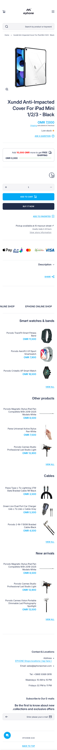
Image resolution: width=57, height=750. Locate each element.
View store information (40, 232)
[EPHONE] (28, 12)
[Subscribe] (6, 716)
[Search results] (6, 26)
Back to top (28, 746)
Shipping (33, 125)
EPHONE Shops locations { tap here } (33, 661)
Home (7, 35)
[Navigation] (53, 11)
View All (50, 387)
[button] (28, 264)
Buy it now (28, 206)
